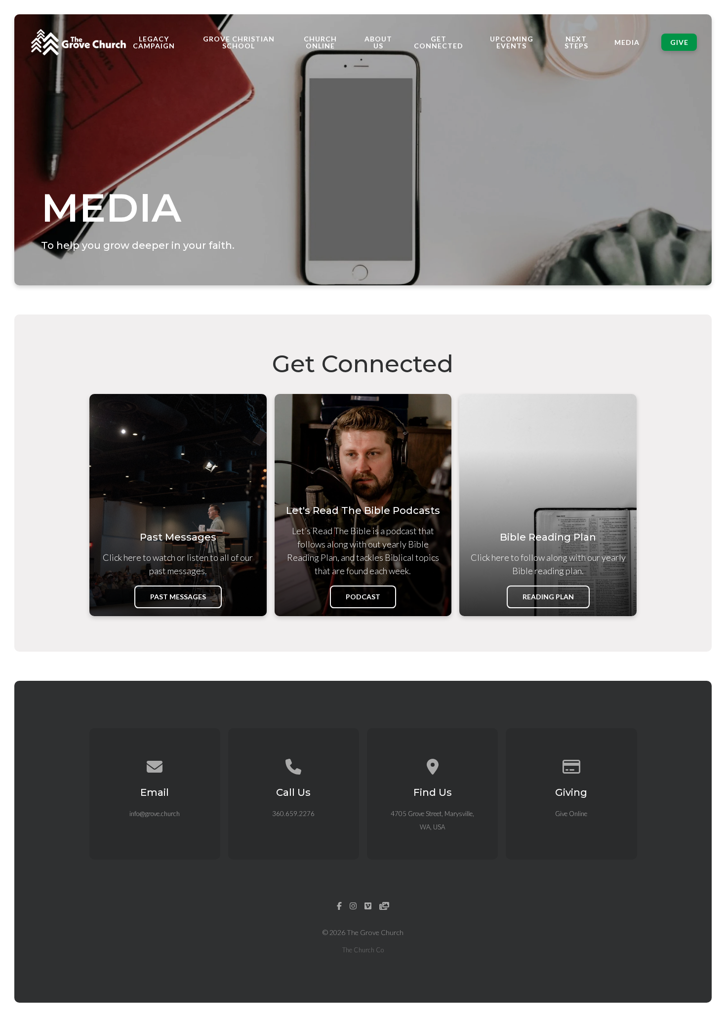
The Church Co (363, 950)
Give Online (571, 814)
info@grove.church (154, 814)
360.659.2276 (293, 814)
